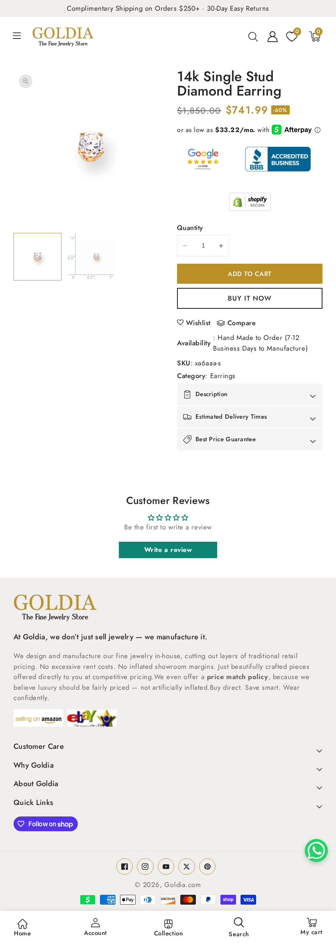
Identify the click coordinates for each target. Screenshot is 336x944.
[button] (21, 36)
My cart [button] (311, 927)
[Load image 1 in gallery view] (37, 257)
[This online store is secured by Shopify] (250, 201)
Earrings (223, 376)
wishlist (198, 323)
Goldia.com (182, 884)
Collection (168, 933)
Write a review (168, 549)
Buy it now (250, 298)
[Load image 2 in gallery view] (90, 257)
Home (22, 933)
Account (95, 932)
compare (241, 323)
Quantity (190, 228)
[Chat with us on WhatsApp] (316, 850)
